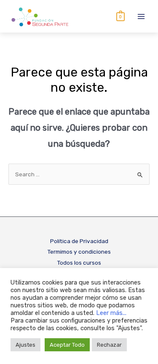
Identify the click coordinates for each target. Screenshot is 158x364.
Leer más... (111, 313)
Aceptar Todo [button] (67, 345)
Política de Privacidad (79, 241)
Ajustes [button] (25, 345)
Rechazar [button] (109, 345)
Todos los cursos (79, 262)
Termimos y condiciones (79, 251)
